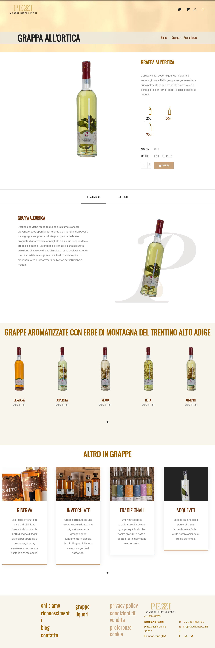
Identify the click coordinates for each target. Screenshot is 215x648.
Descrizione (93, 197)
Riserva (24, 510)
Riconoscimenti (55, 616)
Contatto (49, 635)
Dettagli (123, 197)
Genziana (19, 400)
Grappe (175, 37)
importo (144, 156)
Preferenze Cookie (121, 630)
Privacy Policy (124, 605)
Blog (45, 627)
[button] (107, 422)
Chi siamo (50, 605)
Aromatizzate (190, 37)
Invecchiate (78, 510)
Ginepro (191, 400)
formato (145, 149)
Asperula (62, 400)
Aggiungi (165, 165)
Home (164, 37)
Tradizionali (132, 510)
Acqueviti (185, 510)
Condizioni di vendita (122, 616)
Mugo (105, 400)
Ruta (148, 400)
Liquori (81, 614)
